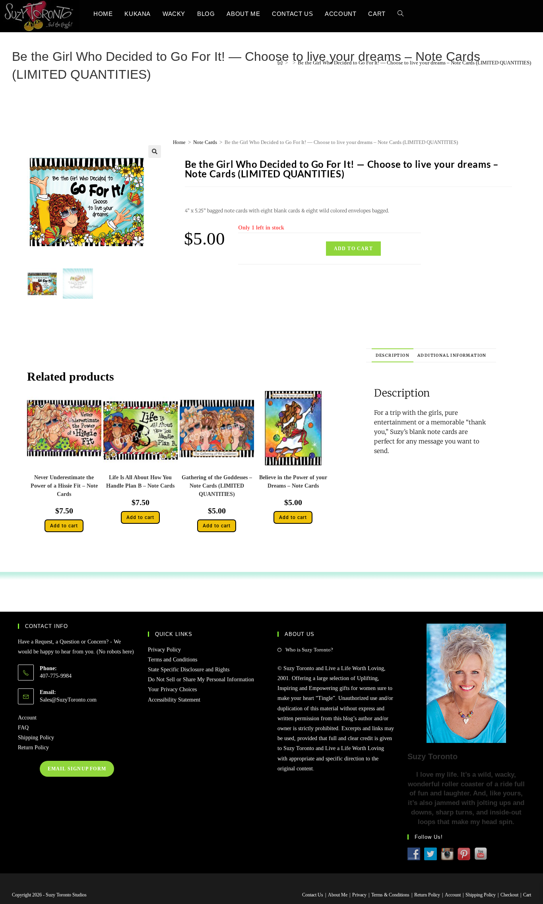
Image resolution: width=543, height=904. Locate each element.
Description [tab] (392, 355)
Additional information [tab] (452, 355)
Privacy (359, 895)
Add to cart (353, 248)
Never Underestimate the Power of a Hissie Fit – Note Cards (64, 485)
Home (179, 142)
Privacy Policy (164, 650)
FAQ (23, 728)
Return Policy (33, 747)
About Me (337, 895)
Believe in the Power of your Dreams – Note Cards (293, 481)
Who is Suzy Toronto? (309, 650)
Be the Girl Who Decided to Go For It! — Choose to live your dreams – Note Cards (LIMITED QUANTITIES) (414, 63)
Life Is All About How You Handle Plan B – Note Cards (140, 481)
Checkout (509, 895)
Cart (527, 895)
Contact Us (312, 895)
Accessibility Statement (174, 700)
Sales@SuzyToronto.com (68, 700)
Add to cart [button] (64, 526)
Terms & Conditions (390, 895)
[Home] (280, 63)
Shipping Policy (36, 738)
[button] (154, 151)
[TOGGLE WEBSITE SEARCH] (400, 13)
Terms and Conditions (172, 660)
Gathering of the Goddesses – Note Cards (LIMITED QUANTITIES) (217, 485)
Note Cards (205, 142)
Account (27, 718)
